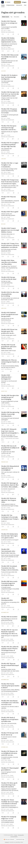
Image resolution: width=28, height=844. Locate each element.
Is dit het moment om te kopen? (9, 540)
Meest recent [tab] (5, 16)
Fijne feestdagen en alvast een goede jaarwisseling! (9, 619)
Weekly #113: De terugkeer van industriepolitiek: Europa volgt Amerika (10, 144)
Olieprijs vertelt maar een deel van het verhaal (9, 98)
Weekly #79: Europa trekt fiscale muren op (9, 734)
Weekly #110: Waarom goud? (8, 197)
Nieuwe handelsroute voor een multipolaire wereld (9, 61)
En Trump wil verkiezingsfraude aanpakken (9, 115)
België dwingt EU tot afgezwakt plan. (9, 636)
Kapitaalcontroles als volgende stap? (9, 132)
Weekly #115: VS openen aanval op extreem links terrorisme (9, 111)
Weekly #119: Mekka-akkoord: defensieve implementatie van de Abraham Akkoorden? (8, 40)
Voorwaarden (21, 835)
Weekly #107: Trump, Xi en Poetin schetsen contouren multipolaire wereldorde (10, 245)
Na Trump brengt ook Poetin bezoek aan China (8, 250)
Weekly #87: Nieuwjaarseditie (7, 599)
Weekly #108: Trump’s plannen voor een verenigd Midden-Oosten (10, 230)
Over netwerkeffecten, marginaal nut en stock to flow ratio (10, 201)
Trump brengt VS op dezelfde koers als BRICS (9, 27)
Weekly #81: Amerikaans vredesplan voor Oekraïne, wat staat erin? (10, 702)
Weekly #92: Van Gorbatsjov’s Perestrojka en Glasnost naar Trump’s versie (9, 517)
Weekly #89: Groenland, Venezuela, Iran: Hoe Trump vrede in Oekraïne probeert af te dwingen (9, 568)
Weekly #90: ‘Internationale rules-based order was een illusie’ (8, 551)
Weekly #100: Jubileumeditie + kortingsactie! (6, 377)
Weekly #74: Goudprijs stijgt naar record (8, 817)
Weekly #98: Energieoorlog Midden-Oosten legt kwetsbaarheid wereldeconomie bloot (10, 414)
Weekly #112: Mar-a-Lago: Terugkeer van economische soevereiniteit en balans (9, 165)
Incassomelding (14, 836)
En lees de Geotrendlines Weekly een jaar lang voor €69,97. (10, 366)
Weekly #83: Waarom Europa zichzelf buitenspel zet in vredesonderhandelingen (10, 665)
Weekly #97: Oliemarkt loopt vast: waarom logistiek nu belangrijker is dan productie (10, 431)
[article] (14, 27)
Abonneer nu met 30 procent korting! (9, 381)
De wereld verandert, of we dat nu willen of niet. (9, 757)
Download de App (20, 839)
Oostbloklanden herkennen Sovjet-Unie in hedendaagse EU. (9, 806)
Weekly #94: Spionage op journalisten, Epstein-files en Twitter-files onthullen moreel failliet (9, 485)
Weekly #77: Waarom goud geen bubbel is (10, 769)
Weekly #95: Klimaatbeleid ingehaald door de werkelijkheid (10, 468)
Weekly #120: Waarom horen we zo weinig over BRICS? (9, 23)
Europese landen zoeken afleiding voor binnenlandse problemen (10, 690)
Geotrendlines (8, 369)
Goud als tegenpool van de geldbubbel (8, 772)
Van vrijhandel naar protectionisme (6, 149)
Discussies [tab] (16, 16)
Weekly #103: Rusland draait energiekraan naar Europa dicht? (9, 314)
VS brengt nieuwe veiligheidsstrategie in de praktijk (10, 588)
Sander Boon (11, 32)
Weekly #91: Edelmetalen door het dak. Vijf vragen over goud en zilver (9, 536)
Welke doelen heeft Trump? (8, 350)
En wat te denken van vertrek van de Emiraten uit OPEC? (10, 298)
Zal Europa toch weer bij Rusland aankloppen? (10, 418)
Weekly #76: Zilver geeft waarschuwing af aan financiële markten (9, 785)
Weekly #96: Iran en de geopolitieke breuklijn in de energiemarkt (10, 448)
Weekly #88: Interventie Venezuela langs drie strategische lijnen (9, 583)
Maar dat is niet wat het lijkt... (9, 723)
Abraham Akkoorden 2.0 (7, 234)
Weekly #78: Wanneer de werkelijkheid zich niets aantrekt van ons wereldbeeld (9, 753)
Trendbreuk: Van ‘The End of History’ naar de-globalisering (9, 267)
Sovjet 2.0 (4, 521)
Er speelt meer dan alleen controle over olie (8, 452)
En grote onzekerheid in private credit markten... (9, 402)
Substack (7, 842)
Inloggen (24, 2)
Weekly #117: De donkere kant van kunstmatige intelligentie (9, 77)
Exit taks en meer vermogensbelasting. (7, 282)
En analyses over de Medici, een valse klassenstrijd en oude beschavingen (9, 186)
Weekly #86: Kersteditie (9, 617)
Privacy (15, 835)
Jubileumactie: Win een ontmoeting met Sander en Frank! (10, 362)
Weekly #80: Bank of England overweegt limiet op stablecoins (9, 719)
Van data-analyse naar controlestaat (7, 81)
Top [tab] (11, 16)
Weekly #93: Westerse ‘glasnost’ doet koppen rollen (8, 500)
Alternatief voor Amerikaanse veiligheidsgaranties (9, 44)
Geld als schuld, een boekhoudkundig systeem (8, 214)
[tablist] (10, 16)
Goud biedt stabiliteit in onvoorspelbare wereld (7, 821)
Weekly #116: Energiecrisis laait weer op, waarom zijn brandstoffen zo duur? (10, 94)
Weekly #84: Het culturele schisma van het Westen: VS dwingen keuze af (10, 648)
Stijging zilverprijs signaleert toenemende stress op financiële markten (10, 789)
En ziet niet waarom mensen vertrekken (8, 737)
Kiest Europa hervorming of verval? (8, 653)
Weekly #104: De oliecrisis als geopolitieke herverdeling (10, 294)
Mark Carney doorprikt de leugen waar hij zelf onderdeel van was (10, 555)
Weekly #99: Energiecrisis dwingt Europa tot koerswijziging (10, 397)
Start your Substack (9, 839)
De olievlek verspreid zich (8, 489)
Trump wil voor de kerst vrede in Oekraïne (10, 707)
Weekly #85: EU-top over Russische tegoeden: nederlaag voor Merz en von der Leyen (9, 632)
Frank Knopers (9, 438)
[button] (2, 5)
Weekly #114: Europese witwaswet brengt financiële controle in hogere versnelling (8, 128)
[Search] (25, 16)
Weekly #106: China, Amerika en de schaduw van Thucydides (9, 262)
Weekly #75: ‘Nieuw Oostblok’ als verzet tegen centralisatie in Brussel (9, 801)
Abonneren (17, 2)
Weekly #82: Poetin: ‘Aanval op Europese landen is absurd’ (10, 685)
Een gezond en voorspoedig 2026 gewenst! (10, 603)
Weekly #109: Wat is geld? (9, 212)
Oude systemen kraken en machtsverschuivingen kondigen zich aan (10, 505)
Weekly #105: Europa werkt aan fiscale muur (8, 278)
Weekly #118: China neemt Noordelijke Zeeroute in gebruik (9, 57)
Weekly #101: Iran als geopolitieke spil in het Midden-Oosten (8, 346)
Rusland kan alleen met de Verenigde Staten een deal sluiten (10, 670)
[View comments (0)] (8, 34)
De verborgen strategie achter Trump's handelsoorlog (9, 169)
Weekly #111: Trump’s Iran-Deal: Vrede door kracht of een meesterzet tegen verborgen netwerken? (10, 182)
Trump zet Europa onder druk (9, 572)
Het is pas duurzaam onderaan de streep (10, 472)
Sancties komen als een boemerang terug (7, 319)
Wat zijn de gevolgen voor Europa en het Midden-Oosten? (9, 435)
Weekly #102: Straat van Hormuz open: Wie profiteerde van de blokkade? (9, 331)
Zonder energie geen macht (8, 335)
